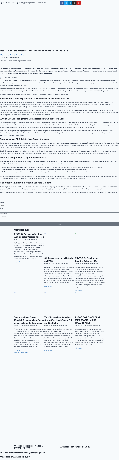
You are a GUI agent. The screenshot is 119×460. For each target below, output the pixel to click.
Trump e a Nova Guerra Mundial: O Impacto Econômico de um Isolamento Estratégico (29, 320)
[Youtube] (78, 3)
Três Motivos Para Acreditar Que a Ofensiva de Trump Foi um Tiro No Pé (58, 320)
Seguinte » (24, 352)
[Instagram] (74, 3)
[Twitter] (66, 3)
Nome (2, 202)
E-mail (2, 208)
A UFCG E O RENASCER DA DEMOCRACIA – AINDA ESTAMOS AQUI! (87, 320)
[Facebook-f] (62, 3)
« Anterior (17, 352)
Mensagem (3, 213)
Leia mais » (18, 262)
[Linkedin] (70, 3)
